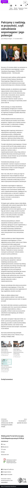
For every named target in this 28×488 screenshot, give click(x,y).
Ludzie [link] (4, 449)
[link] (7, 423)
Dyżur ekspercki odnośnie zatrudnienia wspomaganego (6, 367)
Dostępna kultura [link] (6, 472)
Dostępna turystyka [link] (7, 474)
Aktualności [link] (5, 447)
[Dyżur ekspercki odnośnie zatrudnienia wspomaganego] (6, 362)
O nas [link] (3, 444)
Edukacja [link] (4, 1)
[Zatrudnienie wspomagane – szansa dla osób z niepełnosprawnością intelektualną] (18, 344)
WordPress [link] (13, 486)
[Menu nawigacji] (25, 2)
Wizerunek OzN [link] (5, 454)
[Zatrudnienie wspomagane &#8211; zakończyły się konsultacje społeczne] (6, 344)
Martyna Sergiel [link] (8, 38)
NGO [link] (3, 452)
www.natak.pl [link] (4, 482)
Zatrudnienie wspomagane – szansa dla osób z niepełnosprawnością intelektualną (18, 350)
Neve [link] (2, 486)
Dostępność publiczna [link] (8, 469)
